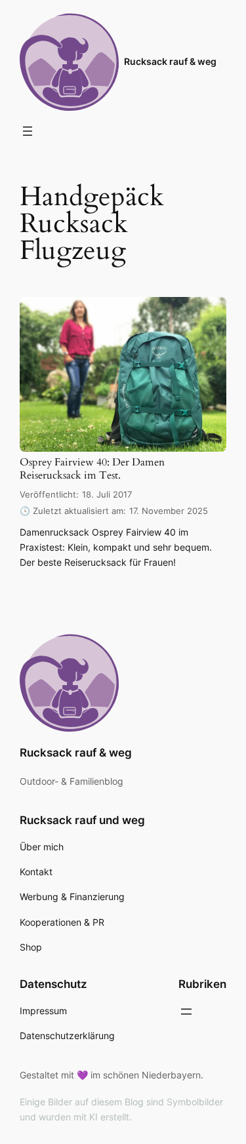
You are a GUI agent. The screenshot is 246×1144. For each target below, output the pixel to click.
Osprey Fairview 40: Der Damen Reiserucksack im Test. (92, 469)
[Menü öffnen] (27, 131)
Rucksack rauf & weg (170, 61)
